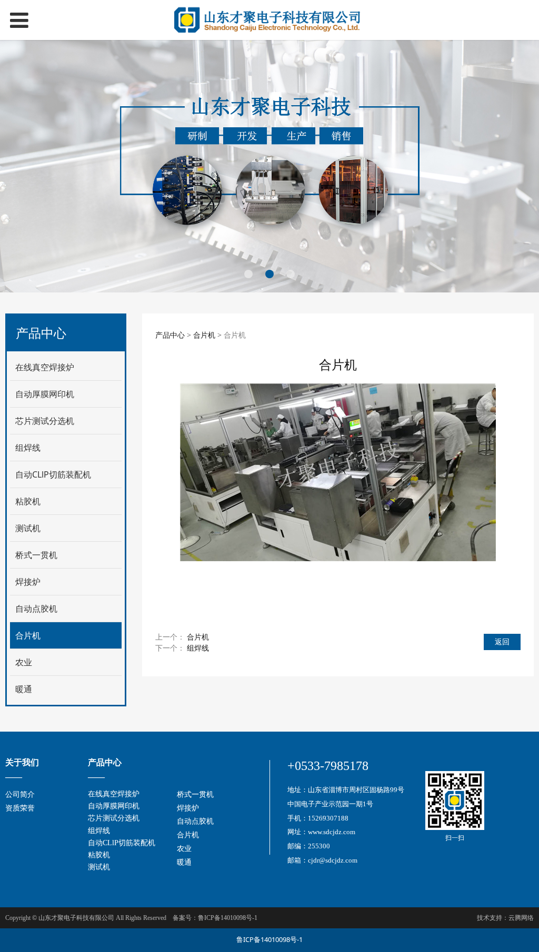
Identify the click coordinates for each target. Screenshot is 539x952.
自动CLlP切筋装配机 (53, 474)
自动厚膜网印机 (44, 394)
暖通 (23, 689)
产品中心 (170, 335)
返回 (502, 641)
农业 (23, 662)
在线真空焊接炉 (44, 367)
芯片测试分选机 (44, 421)
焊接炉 (28, 582)
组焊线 (28, 447)
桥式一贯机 (36, 555)
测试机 (28, 528)
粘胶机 (28, 501)
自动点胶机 (36, 608)
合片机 (28, 635)
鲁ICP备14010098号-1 (269, 939)
